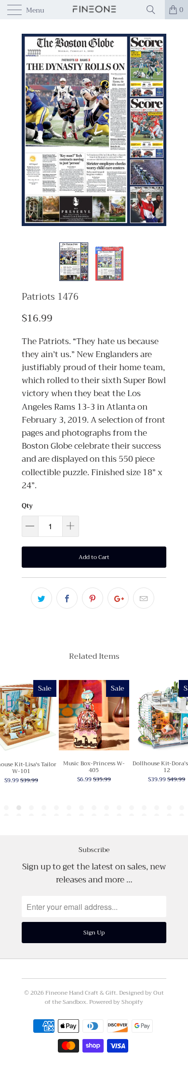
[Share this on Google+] (118, 598)
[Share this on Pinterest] (92, 598)
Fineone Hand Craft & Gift (80, 993)
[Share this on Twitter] (41, 598)
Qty (27, 505)
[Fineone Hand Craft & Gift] (94, 9)
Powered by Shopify (116, 1002)
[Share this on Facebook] (67, 598)
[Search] (154, 9)
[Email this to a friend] (143, 598)
